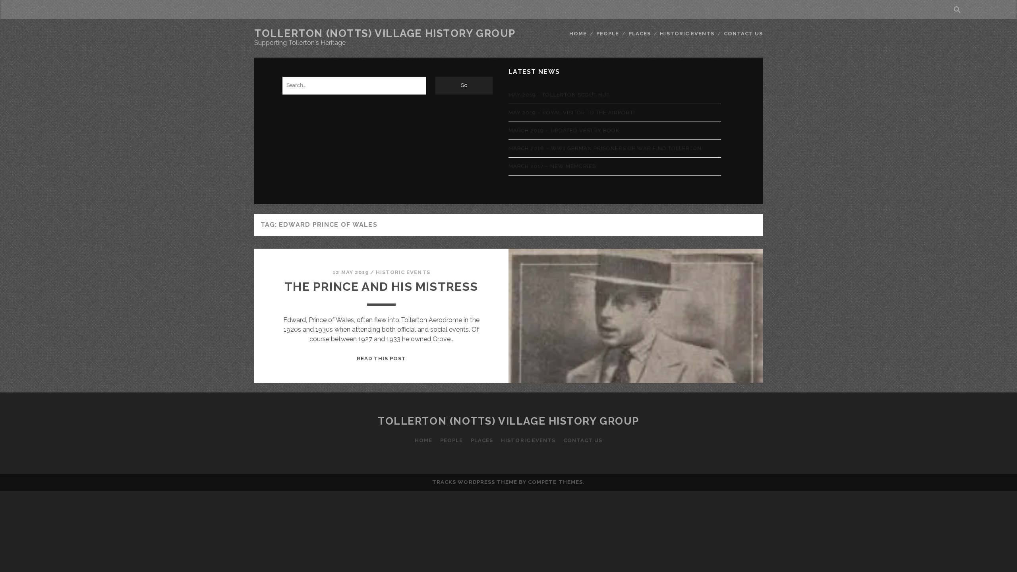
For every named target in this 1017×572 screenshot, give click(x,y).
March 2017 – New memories (552, 166)
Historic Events (687, 34)
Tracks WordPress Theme (474, 482)
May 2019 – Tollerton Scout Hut (559, 95)
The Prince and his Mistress (381, 287)
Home (578, 34)
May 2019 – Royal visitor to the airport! (571, 113)
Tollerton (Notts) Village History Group (385, 33)
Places (639, 34)
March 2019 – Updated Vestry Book (563, 130)
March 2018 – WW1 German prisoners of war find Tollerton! (605, 148)
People (607, 34)
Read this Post (381, 358)
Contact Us (743, 34)
